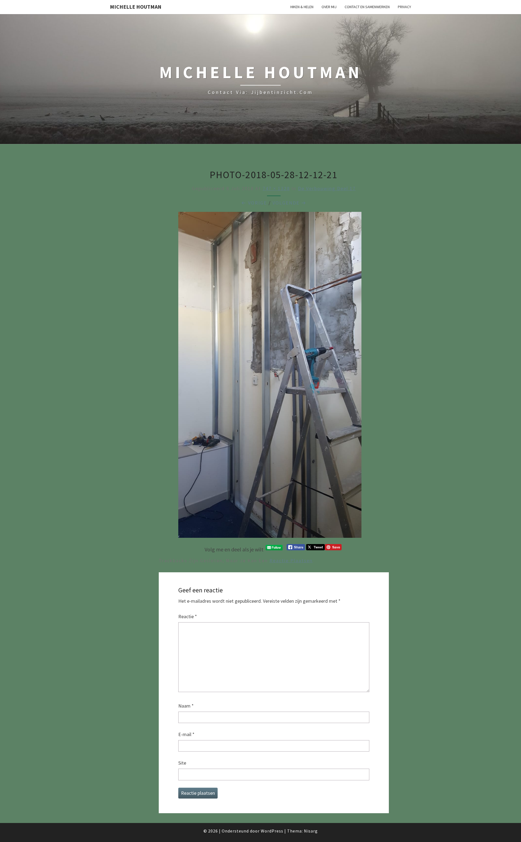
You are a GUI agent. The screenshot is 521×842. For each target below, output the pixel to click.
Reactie (187, 616)
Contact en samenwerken (367, 6)
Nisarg (311, 831)
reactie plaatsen (291, 560)
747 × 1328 (276, 188)
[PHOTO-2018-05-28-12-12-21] (269, 377)
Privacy (404, 6)
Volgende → (289, 203)
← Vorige (254, 203)
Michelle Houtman (135, 6)
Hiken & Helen (301, 6)
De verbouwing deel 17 (327, 188)
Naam (186, 706)
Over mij (329, 6)
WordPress (272, 831)
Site (182, 763)
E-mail (186, 734)
